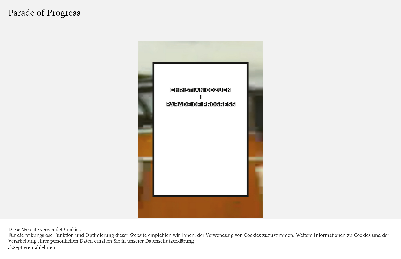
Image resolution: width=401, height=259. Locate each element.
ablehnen (45, 247)
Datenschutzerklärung (169, 241)
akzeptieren (20, 247)
